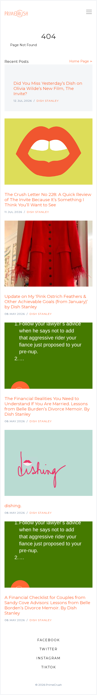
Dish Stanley (48, 100)
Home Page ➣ (80, 61)
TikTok (48, 667)
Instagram (48, 658)
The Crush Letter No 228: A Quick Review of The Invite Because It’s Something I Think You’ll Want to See (48, 199)
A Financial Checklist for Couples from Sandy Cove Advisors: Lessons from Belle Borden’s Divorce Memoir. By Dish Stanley (47, 605)
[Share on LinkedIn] (77, 76)
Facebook (48, 640)
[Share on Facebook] (71, 76)
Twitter (48, 649)
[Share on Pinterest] (82, 76)
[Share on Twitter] (66, 76)
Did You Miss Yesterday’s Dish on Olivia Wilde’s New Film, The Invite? (48, 88)
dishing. (13, 505)
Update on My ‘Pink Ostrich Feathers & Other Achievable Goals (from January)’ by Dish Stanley (46, 301)
